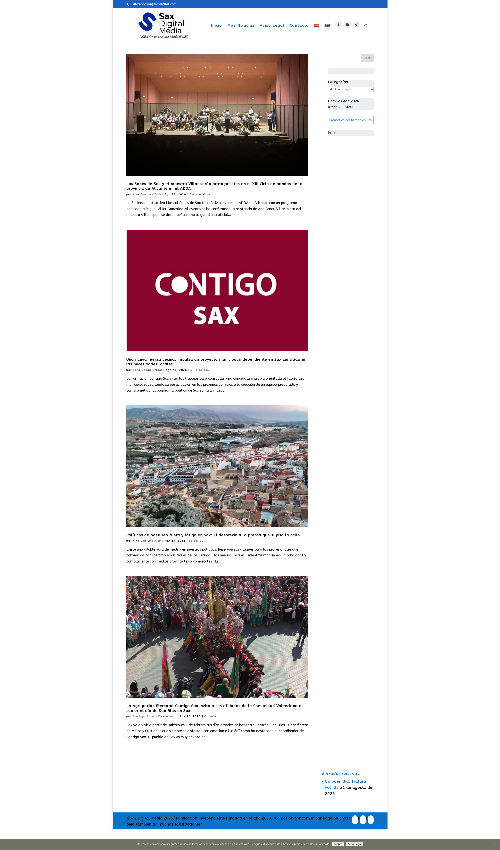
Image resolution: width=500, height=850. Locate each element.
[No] (495, 844)
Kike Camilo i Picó (147, 194)
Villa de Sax (200, 369)
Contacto (299, 26)
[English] (328, 33)
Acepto (338, 844)
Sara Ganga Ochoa (147, 369)
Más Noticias (240, 26)
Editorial (196, 540)
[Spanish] (317, 33)
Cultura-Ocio (200, 194)
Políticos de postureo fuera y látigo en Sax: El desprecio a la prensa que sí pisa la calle (213, 535)
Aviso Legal (272, 26)
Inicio (216, 26)
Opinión (210, 716)
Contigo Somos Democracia (155, 716)
